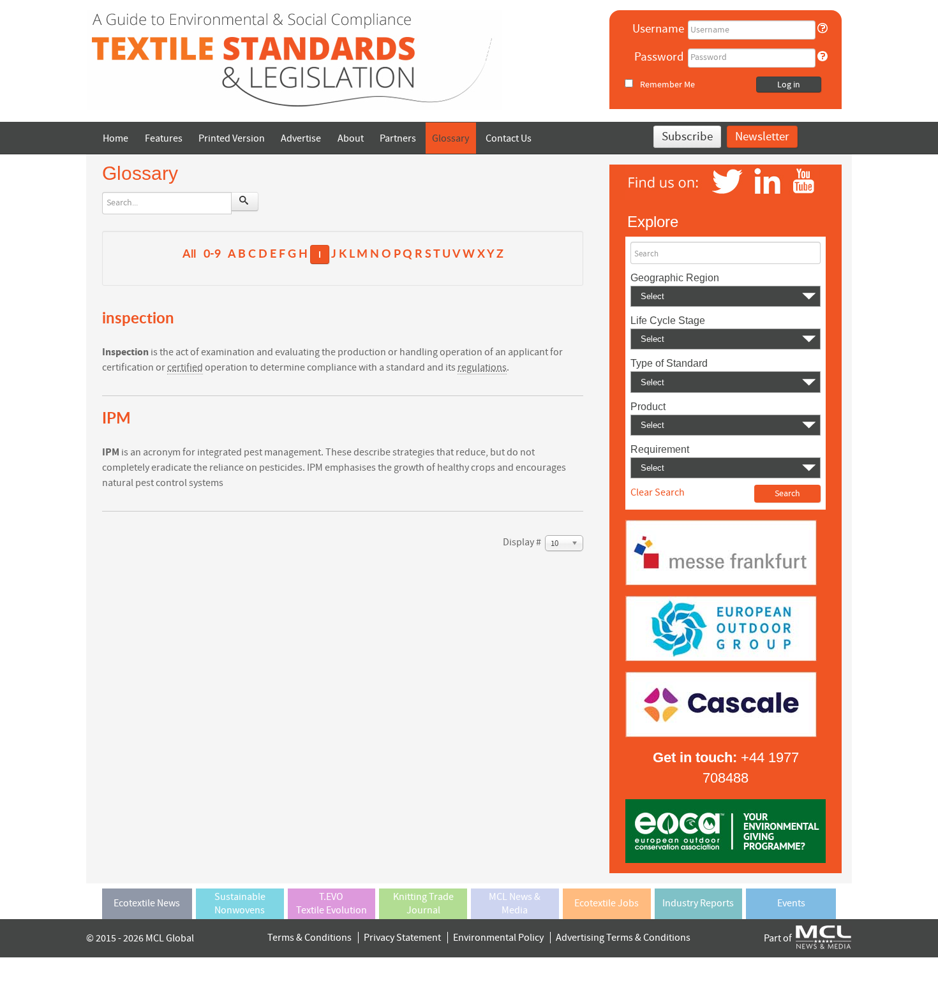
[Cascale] (721, 703)
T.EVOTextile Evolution (331, 903)
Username (658, 29)
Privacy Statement (402, 937)
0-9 (212, 253)
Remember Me (667, 84)
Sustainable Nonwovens (239, 903)
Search (646, 254)
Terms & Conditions (309, 937)
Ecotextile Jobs (606, 903)
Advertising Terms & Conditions (623, 937)
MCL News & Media (514, 903)
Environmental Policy (498, 937)
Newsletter (762, 137)
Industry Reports (698, 903)
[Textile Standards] (294, 59)
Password (659, 57)
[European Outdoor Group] (721, 627)
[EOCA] (725, 830)
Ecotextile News (147, 903)
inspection (138, 317)
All (189, 253)
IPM (116, 417)
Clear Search (657, 492)
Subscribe (687, 137)
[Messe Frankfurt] (721, 551)
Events (791, 903)
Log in (788, 85)
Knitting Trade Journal (423, 903)
